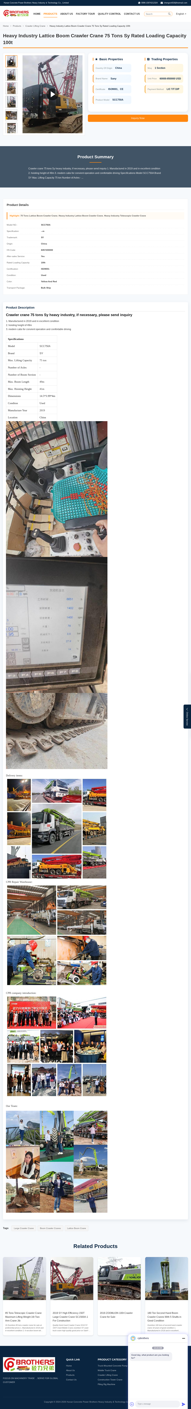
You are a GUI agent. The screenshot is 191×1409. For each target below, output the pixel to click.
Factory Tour (85, 14)
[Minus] (183, 1338)
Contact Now (24, 1331)
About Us (66, 14)
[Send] (183, 1404)
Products (50, 14)
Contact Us (132, 14)
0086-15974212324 (149, 3)
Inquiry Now (138, 118)
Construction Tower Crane (110, 1379)
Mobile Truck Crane (107, 1370)
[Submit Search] (169, 14)
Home (37, 14)
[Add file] (132, 1404)
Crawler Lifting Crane (35, 26)
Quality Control (109, 14)
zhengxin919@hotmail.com (175, 3)
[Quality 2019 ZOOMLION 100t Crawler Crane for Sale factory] (119, 1278)
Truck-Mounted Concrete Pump (112, 1365)
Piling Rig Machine (106, 1384)
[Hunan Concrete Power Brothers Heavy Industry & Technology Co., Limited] (16, 16)
